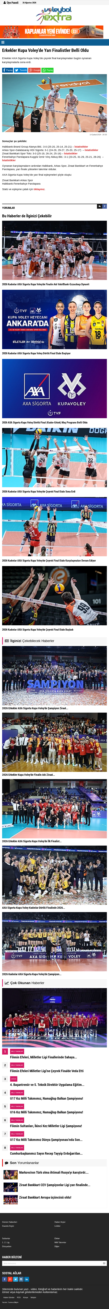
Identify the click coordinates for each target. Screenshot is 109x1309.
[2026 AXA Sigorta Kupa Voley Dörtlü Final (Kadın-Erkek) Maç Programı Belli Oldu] (54, 388)
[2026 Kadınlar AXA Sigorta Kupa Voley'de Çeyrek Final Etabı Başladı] (54, 595)
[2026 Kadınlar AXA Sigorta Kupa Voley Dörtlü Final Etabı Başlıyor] (54, 319)
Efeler (57, 1238)
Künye (25, 1298)
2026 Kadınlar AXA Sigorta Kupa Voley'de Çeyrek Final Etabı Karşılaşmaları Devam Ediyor (49, 560)
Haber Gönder (8, 1298)
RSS (19, 1298)
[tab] (99, 206)
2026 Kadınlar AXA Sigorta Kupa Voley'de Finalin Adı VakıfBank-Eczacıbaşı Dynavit (45, 284)
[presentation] (99, 206)
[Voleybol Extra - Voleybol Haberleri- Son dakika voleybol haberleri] (54, 16)
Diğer (56, 1246)
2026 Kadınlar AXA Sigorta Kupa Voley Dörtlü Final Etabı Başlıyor (36, 353)
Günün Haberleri (9, 1222)
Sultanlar (6, 1238)
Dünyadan (6, 1246)
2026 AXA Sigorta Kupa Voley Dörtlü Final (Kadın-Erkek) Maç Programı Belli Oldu (44, 422)
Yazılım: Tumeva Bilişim (10, 1302)
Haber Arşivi (59, 1222)
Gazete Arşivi (8, 1226)
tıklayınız (39, 189)
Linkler (57, 1226)
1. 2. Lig (5, 1242)
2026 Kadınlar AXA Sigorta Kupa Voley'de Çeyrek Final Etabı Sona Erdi (38, 491)
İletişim (33, 1298)
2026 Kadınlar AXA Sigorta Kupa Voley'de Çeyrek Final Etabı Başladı (37, 629)
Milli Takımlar (60, 1242)
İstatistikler (81, 146)
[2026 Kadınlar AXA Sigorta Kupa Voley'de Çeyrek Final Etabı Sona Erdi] (54, 457)
